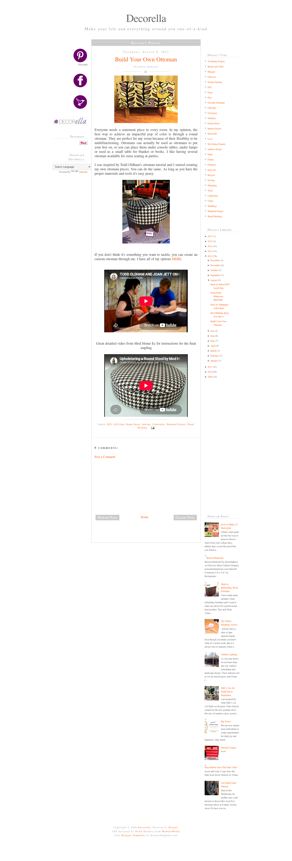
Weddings (212, 205)
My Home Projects (216, 143)
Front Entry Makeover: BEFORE (217, 296)
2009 (210, 376)
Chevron (212, 76)
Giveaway (212, 112)
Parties (211, 159)
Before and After (215, 66)
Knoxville (212, 133)
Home (144, 517)
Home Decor (133, 424)
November (215, 265)
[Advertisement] (71, 240)
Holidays (212, 118)
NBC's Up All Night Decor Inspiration (227, 691)
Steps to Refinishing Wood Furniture (229, 587)
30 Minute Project (216, 61)
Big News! (226, 721)
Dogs (210, 92)
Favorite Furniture (216, 102)
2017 (210, 236)
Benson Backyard (215, 557)
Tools (210, 190)
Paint (210, 154)
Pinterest (212, 164)
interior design (214, 128)
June (212, 335)
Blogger (211, 71)
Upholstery (158, 424)
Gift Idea (119, 424)
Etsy (210, 97)
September (215, 275)
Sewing (146, 424)
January (214, 360)
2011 (210, 366)
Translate (83, 171)
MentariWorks (171, 831)
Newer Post (107, 517)
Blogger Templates (133, 835)
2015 (210, 241)
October (214, 270)
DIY (109, 424)
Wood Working (215, 216)
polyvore (212, 169)
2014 (210, 246)
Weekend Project (176, 424)
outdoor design (215, 149)
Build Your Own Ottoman (146, 59)
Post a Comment (105, 457)
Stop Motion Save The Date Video (221, 767)
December (215, 260)
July (212, 330)
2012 (210, 256)
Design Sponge (215, 81)
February (214, 355)
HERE (176, 258)
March (213, 350)
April (212, 345)
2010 (210, 371)
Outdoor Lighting (229, 654)
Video (210, 200)
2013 (210, 251)
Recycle (211, 174)
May (212, 340)
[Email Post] (152, 427)
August (213, 280)
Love (210, 138)
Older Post (185, 517)
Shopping (212, 185)
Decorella (146, 18)
